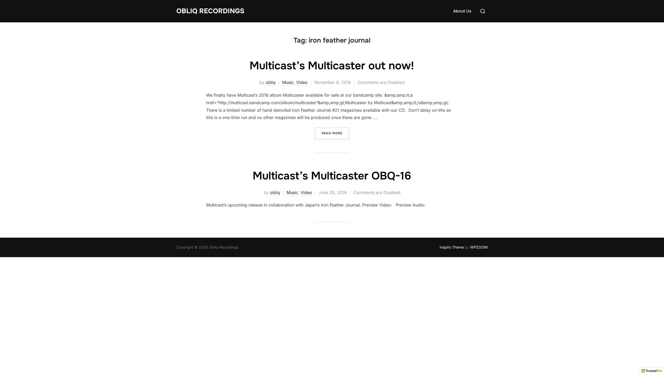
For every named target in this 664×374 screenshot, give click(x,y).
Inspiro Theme (452, 247)
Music (288, 82)
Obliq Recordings (210, 11)
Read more (335, 133)
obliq (270, 82)
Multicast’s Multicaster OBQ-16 (332, 176)
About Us (462, 11)
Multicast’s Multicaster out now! (332, 66)
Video (302, 82)
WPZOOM (479, 247)
